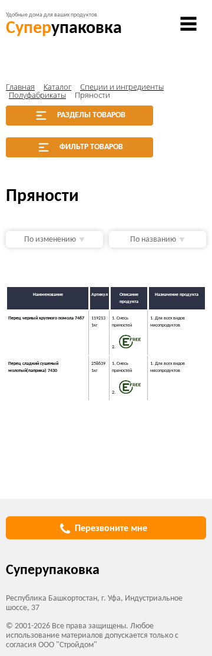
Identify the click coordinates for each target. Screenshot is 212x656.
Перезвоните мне (111, 528)
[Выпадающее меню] (188, 23)
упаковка (64, 28)
